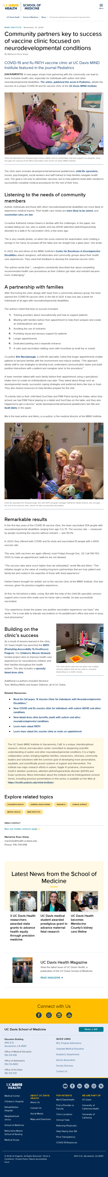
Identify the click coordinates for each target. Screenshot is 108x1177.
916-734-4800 (11, 1064)
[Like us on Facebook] (39, 1015)
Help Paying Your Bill (66, 1131)
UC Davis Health (13, 17)
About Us (35, 1102)
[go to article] (23, 901)
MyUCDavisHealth (65, 1099)
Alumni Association (65, 1060)
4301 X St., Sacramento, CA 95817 (89, 1156)
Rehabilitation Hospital (11, 1108)
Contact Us (61, 1071)
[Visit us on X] (85, 1086)
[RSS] (100, 1086)
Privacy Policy (22, 1159)
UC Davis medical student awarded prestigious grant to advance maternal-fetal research (54, 923)
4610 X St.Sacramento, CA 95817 (15, 1044)
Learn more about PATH (27, 726)
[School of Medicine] (22, 6)
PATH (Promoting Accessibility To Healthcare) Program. (26, 649)
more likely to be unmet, (80, 211)
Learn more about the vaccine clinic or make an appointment (48, 731)
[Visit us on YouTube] (65, 1086)
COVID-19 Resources (66, 1142)
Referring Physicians (66, 1125)
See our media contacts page (20, 829)
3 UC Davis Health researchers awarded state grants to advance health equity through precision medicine (23, 927)
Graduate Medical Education (70, 1048)
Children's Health (15, 804)
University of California (88, 1116)
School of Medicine (30, 17)
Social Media (36, 1113)
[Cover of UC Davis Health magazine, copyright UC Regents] (22, 970)
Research (61, 804)
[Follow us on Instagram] (49, 1015)
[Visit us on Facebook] (71, 1086)
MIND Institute (13, 27)
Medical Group (11, 1139)
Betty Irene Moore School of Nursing (13, 1132)
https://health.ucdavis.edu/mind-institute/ (31, 782)
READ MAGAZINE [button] (51, 977)
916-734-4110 (10, 1055)
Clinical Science (79, 804)
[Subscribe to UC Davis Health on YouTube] (69, 1015)
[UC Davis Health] (14, 1086)
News (43, 17)
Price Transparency (65, 1136)
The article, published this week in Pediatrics (65, 82)
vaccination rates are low (18, 214)
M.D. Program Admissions (68, 1043)
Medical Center (12, 1095)
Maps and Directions (40, 1119)
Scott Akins (10, 408)
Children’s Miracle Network (35, 653)
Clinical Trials (62, 1120)
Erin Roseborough (26, 357)
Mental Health (14, 812)
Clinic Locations (64, 1114)
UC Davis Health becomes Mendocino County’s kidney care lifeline (82, 923)
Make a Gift (91, 1029)
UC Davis (86, 1099)
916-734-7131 (10, 1073)
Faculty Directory (64, 1065)
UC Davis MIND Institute (83, 86)
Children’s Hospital (13, 1101)
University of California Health (90, 1107)
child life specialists (87, 171)
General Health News (40, 804)
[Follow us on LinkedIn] (59, 1015)
